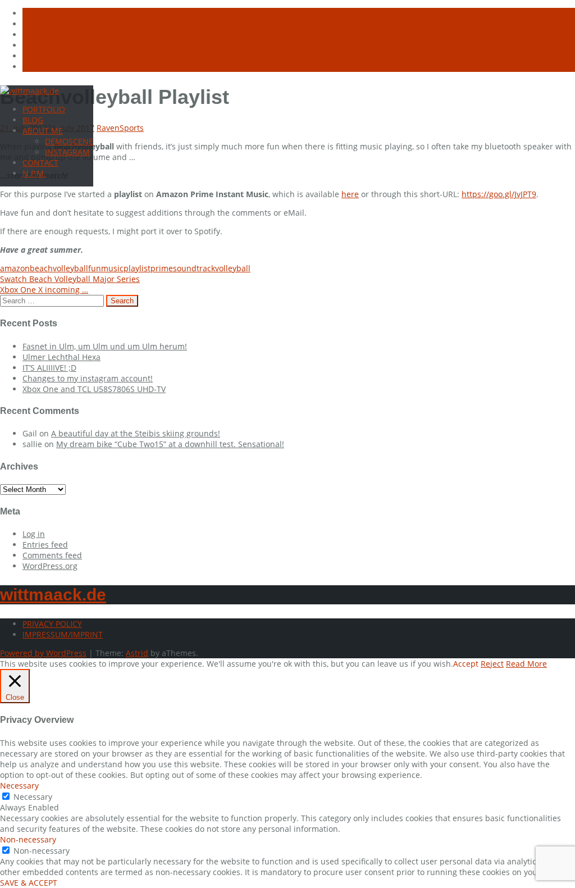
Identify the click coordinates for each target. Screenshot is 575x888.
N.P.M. (34, 173)
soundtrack (194, 268)
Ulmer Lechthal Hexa (61, 357)
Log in (33, 534)
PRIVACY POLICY (52, 623)
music (112, 268)
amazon (15, 268)
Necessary (32, 796)
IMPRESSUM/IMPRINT (62, 634)
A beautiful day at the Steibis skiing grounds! (135, 433)
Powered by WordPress (43, 653)
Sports (132, 127)
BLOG (32, 120)
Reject (492, 663)
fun (94, 268)
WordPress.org (49, 566)
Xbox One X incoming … (44, 289)
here (350, 194)
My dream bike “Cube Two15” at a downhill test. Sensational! (170, 444)
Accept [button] (465, 663)
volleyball (232, 268)
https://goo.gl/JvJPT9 (499, 194)
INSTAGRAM (67, 152)
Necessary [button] (19, 785)
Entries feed (45, 544)
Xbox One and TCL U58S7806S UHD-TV (94, 389)
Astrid (137, 653)
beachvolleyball (59, 268)
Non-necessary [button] (28, 839)
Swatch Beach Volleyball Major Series (70, 279)
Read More (526, 663)
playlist (137, 268)
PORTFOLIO (43, 109)
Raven (108, 127)
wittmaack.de (53, 594)
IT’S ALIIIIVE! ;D (49, 367)
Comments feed (52, 555)
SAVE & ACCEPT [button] (28, 882)
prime (161, 268)
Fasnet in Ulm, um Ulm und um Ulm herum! (104, 346)
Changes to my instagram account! (87, 378)
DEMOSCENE (69, 141)
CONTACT (40, 162)
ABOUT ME (42, 130)
